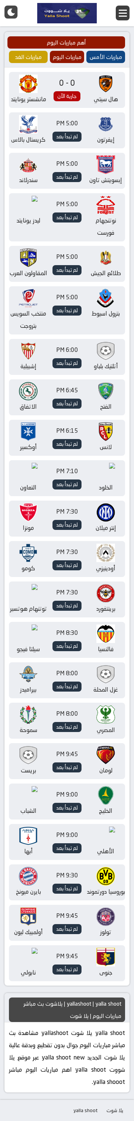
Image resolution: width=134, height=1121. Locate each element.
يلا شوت (114, 1110)
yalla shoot (85, 1110)
